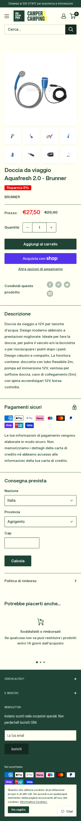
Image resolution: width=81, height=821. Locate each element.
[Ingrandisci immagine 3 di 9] (31, 136)
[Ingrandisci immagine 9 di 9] (68, 154)
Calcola (18, 561)
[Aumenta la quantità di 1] (51, 227)
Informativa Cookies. (33, 802)
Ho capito (18, 809)
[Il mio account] (63, 16)
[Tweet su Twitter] (67, 284)
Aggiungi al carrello (40, 244)
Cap (7, 533)
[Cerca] (70, 29)
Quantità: (12, 227)
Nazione (11, 490)
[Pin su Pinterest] (58, 284)
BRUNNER (12, 197)
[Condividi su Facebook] (50, 284)
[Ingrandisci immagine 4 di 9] (50, 136)
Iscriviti (16, 749)
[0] (73, 16)
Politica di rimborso (20, 580)
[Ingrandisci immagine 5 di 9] (68, 136)
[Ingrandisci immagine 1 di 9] (40, 90)
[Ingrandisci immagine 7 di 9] (31, 154)
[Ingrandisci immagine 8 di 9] (50, 154)
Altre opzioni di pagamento (40, 268)
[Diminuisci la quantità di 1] (27, 227)
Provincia (12, 511)
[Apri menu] (6, 16)
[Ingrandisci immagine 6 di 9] (12, 154)
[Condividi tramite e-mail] (50, 293)
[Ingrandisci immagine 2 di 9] (12, 136)
